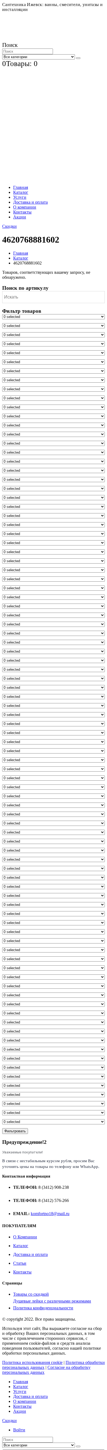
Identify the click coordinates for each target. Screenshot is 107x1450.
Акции (19, 217)
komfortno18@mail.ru (50, 1213)
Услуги (19, 197)
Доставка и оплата (30, 202)
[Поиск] (78, 58)
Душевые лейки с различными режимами (52, 1301)
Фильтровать (15, 1131)
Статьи (19, 1263)
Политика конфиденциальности (43, 1308)
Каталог (20, 192)
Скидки (9, 226)
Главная (20, 187)
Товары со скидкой (31, 1294)
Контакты (22, 212)
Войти (19, 1430)
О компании (24, 207)
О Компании (25, 1237)
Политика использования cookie (32, 1362)
